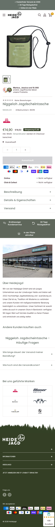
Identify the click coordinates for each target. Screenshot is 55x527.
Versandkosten (19, 134)
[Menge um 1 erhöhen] (25, 150)
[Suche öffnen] (39, 15)
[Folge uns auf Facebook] (4, 495)
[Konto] (44, 15)
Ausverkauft (28, 160)
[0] (50, 15)
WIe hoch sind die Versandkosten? (21, 365)
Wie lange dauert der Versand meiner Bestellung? (23, 354)
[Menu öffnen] (4, 15)
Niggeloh (7, 110)
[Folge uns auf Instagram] (9, 495)
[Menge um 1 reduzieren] (7, 150)
